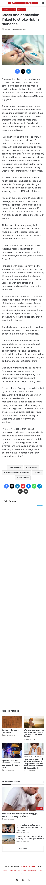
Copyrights (32, 870)
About (5, 870)
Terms (23, 874)
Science (21, 10)
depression (15, 467)
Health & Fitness (9, 10)
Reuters (7, 30)
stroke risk (24, 477)
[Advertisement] (23, 608)
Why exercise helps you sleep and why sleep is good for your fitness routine (34, 733)
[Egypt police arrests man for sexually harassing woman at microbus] (8, 828)
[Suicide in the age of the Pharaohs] (12, 722)
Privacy (40, 870)
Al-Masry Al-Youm (28, 866)
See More (23, 849)
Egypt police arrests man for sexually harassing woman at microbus (29, 827)
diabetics (32, 467)
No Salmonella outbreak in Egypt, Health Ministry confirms (20, 815)
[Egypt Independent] (23, 3)
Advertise (12, 870)
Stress (38, 472)
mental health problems (17, 472)
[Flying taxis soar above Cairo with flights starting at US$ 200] (8, 839)
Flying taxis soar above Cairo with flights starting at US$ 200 (30, 837)
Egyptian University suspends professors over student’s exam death (11, 763)
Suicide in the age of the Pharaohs (10, 731)
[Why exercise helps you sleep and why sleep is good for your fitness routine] (34, 722)
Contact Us (22, 870)
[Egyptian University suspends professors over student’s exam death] (12, 750)
